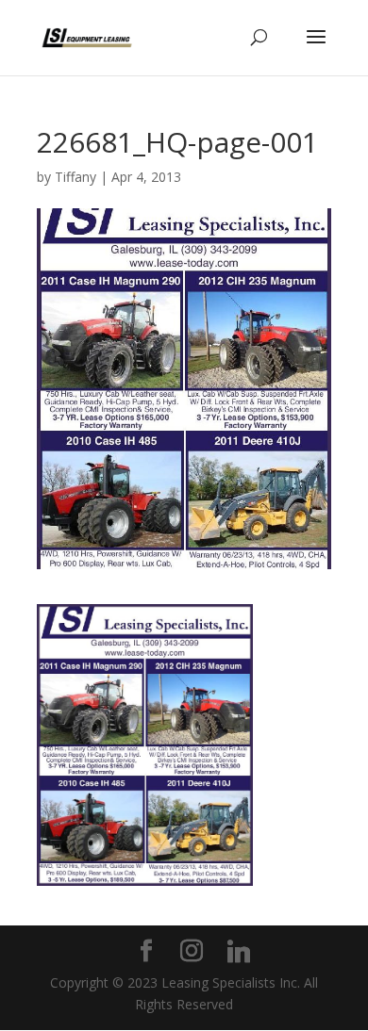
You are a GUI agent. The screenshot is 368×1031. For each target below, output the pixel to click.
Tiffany (75, 177)
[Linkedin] (239, 952)
